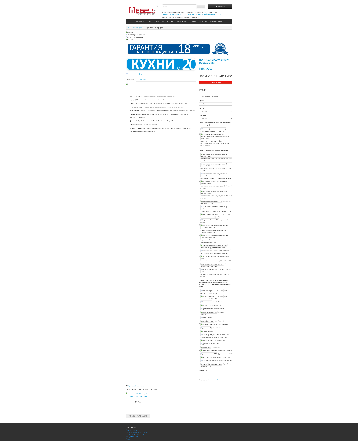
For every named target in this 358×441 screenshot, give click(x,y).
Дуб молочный (218, 308)
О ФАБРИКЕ (193, 21)
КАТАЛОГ (156, 21)
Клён (210, 317)
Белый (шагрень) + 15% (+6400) (214, 297)
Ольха (210, 331)
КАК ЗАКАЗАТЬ (203, 21)
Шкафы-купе (137, 28)
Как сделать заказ (132, 437)
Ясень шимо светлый (213, 313)
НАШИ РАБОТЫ (140, 21)
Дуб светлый (216, 328)
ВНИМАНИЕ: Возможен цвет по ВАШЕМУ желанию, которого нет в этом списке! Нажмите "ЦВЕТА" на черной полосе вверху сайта (215, 283)
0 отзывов (211, 380)
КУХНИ (149, 21)
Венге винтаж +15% (223, 357)
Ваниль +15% (217, 302)
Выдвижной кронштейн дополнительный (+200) (215, 275)
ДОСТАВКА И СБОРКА (216, 21)
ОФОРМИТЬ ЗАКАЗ (215, 82)
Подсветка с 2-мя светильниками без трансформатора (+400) (213, 241)
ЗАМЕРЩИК (165, 21)
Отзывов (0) (142, 79)
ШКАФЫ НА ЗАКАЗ (182, 21)
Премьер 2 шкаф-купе (136, 386)
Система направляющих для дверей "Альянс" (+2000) (216, 187)
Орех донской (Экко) (224, 360)
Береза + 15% (216, 305)
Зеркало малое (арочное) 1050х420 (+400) (214, 253)
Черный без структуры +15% (215, 365)
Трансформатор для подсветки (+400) (213, 248)
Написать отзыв (222, 380)
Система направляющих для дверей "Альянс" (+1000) (216, 170)
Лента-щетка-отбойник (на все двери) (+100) (215, 211)
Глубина (203, 115)
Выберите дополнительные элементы (214, 150)
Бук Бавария (215, 347)
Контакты (129, 439)
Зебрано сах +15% (221, 324)
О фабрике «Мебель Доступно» (137, 432)
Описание (131, 79)
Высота (201, 108)
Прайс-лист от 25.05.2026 (135, 434)
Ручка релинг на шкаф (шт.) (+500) (215, 215)
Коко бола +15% (219, 321)
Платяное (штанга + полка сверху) (212, 131)
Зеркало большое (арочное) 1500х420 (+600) (215, 261)
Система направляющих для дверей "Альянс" (216, 178)
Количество (203, 370)
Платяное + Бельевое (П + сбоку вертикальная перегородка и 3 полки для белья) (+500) (214, 143)
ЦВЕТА (172, 21)
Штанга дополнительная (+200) (214, 265)
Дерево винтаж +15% (224, 354)
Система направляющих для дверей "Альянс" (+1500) (216, 160)
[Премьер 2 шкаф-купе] (161, 73)
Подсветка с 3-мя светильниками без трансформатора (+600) (213, 231)
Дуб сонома (215, 343)
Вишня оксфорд (219, 340)
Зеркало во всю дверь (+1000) (215, 202)
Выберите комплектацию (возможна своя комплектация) (215, 124)
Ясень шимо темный (224, 350)
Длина (202, 101)
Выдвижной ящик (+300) (216, 221)
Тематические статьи (133, 430)
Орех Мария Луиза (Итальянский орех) (213, 337)
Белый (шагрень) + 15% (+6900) (214, 292)
